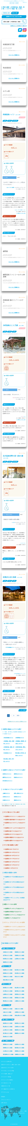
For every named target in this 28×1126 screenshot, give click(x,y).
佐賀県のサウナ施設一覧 (9, 804)
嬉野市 (9, 71)
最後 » (18, 715)
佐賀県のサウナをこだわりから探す (14, 16)
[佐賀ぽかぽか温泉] (14, 600)
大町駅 (14, 331)
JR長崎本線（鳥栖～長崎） (20, 804)
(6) (7, 773)
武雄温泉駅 (15, 120)
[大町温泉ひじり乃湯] (14, 352)
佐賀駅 (14, 580)
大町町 (9, 331)
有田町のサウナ (17, 796)
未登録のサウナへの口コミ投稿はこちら (17, 721)
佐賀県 (5, 48)
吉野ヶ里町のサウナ (18, 793)
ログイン (25, 2)
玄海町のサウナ (6, 800)
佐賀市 (9, 580)
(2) (7, 780)
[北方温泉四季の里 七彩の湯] (14, 477)
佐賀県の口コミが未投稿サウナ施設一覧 (18, 25)
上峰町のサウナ (6, 793)
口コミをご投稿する (14, 55)
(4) (18, 777)
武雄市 (9, 120)
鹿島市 (9, 48)
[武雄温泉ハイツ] (14, 139)
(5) (7, 777)
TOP (2, 804)
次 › (14, 715)
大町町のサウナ (6, 796)
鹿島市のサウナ (17, 800)
